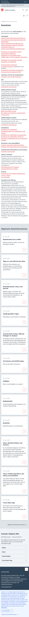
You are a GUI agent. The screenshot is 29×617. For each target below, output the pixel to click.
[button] (26, 569)
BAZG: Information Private (8, 111)
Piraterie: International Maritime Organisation (14, 147)
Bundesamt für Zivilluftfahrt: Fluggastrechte (13, 135)
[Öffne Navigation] (27, 9)
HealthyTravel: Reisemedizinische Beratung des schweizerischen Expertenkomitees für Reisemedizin (13, 39)
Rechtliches (4, 607)
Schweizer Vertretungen (8, 151)
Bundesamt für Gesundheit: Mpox (11, 55)
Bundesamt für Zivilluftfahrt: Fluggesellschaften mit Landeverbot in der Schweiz (13, 131)
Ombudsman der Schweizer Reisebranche (13, 173)
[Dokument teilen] (27, 15)
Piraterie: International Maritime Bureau (12, 145)
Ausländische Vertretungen (9, 87)
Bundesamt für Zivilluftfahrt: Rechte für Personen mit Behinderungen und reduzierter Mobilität (14, 138)
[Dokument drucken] (23, 15)
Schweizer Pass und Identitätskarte (11, 77)
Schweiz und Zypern (10, 10)
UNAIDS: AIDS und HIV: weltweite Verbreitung (14, 57)
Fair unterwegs (5, 177)
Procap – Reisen (5, 175)
